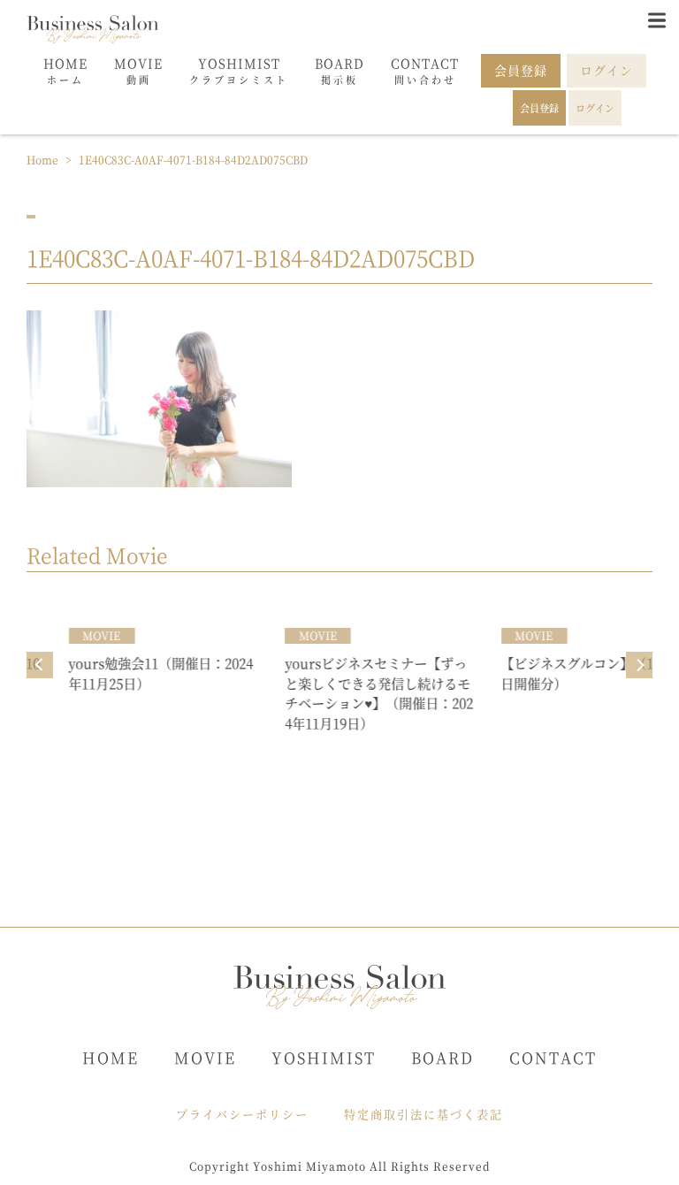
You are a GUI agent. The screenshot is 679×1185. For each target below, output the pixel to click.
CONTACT (553, 1057)
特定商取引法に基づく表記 (423, 1113)
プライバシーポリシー (242, 1113)
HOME (110, 1057)
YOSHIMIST (323, 1057)
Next (639, 665)
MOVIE (205, 1057)
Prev (40, 665)
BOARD (442, 1057)
